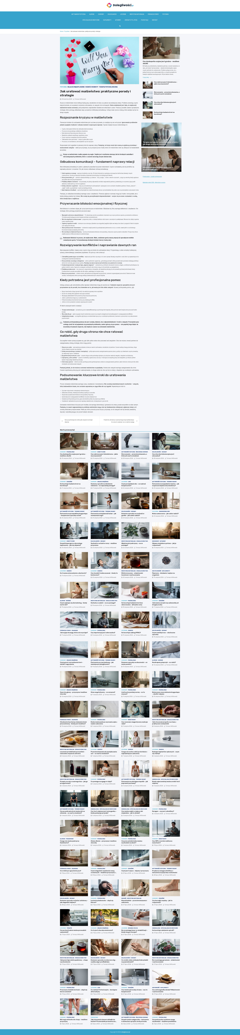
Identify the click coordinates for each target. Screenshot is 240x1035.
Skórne (68, 600)
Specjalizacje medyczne (90, 20)
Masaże (123, 898)
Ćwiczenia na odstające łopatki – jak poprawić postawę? (134, 782)
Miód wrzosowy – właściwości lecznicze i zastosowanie (132, 574)
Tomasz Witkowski (80, 99)
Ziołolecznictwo (142, 541)
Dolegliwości (112, 14)
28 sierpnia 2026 (128, 458)
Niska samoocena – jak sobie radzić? (165, 513)
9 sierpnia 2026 (97, 726)
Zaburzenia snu (164, 511)
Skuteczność (156, 571)
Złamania (75, 630)
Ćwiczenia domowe (142, 452)
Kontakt (155, 20)
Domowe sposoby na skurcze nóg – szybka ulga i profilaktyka (103, 961)
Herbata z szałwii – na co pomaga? (103, 603)
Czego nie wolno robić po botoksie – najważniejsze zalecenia (134, 752)
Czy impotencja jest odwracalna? (103, 632)
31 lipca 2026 (158, 845)
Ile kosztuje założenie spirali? (163, 930)
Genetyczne (101, 452)
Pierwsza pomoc (153, 14)
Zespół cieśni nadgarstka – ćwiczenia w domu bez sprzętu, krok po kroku (135, 1020)
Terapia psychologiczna (108, 87)
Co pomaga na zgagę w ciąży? (101, 781)
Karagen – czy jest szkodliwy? (163, 811)
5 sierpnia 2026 (97, 784)
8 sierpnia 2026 (158, 726)
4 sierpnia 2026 (158, 786)
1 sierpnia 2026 (96, 845)
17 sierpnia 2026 (159, 607)
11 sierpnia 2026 (97, 694)
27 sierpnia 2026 (67, 488)
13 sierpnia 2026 (128, 666)
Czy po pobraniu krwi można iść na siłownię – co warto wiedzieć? (72, 812)
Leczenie (123, 14)
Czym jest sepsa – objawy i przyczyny (135, 871)
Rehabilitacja (133, 928)
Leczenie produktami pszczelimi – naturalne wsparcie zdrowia (72, 752)
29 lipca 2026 (127, 873)
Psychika (165, 14)
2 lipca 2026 (126, 1024)
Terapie (69, 928)
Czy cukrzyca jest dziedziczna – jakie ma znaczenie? (165, 83)
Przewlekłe (70, 452)
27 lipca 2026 (96, 905)
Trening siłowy (172, 481)
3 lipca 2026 (65, 1024)
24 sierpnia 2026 (97, 518)
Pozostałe (144, 20)
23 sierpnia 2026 (159, 516)
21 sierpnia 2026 (159, 547)
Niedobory (155, 541)
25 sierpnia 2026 (159, 488)
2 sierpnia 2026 (158, 813)
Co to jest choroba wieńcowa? (102, 930)
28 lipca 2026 (158, 875)
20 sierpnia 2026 (97, 577)
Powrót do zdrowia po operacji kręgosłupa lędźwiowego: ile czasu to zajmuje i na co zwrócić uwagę (119, 421)
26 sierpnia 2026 (128, 488)
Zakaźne (69, 481)
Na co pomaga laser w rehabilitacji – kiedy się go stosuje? (134, 931)
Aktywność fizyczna (78, 14)
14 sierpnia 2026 (67, 666)
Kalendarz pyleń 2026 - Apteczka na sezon (154, 182)
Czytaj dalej (146, 77)
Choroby (101, 14)
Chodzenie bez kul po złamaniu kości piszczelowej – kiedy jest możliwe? (73, 723)
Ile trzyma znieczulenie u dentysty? (73, 573)
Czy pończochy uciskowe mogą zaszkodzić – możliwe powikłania (164, 1020)
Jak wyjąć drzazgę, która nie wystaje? (74, 632)
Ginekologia (156, 779)
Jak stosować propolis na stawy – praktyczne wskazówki (164, 723)
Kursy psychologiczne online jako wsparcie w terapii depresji (79, 421)
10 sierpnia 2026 (159, 696)
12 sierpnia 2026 (159, 665)
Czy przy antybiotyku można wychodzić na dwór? (131, 842)
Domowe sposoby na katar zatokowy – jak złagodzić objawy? (74, 901)
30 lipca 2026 (96, 875)
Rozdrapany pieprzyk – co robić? (164, 662)
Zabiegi (69, 571)
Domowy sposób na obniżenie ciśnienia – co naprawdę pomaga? (103, 485)
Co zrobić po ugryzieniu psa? (70, 871)
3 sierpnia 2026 (97, 815)
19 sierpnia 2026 (159, 577)
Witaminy (118, 20)
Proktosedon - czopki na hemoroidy (152, 176)
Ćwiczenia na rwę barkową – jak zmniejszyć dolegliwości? (102, 663)
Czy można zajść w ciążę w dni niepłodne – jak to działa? (132, 812)
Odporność (156, 987)
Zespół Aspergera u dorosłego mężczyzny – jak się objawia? (71, 544)
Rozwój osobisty (91, 87)
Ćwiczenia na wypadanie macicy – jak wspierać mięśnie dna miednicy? (165, 485)
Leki (129, 481)
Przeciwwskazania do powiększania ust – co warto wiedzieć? (104, 752)
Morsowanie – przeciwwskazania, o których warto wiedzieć (167, 93)
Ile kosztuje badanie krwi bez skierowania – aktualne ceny (132, 604)
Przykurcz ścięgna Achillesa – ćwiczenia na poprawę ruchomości (164, 871)
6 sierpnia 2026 (158, 756)
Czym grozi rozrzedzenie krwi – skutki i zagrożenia (71, 663)
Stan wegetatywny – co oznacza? (103, 692)
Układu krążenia (102, 481)
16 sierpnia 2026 (97, 635)
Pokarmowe (70, 838)
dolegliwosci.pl (125, 1032)
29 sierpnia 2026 (67, 458)
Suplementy (107, 20)
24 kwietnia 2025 (67, 99)
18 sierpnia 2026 (97, 605)
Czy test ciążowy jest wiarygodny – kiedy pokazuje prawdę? (104, 812)
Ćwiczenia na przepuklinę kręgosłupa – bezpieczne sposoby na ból (73, 514)
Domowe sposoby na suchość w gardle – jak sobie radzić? (132, 514)
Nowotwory (132, 719)
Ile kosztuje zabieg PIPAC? (131, 632)
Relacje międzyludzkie (76, 87)
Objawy (164, 452)
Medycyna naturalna (137, 14)
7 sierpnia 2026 (97, 756)
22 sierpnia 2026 (97, 547)
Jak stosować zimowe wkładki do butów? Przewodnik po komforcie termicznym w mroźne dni (103, 1021)
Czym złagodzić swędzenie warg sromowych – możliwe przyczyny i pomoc (103, 872)
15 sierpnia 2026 (128, 635)
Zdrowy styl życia (131, 20)
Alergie (91, 14)
